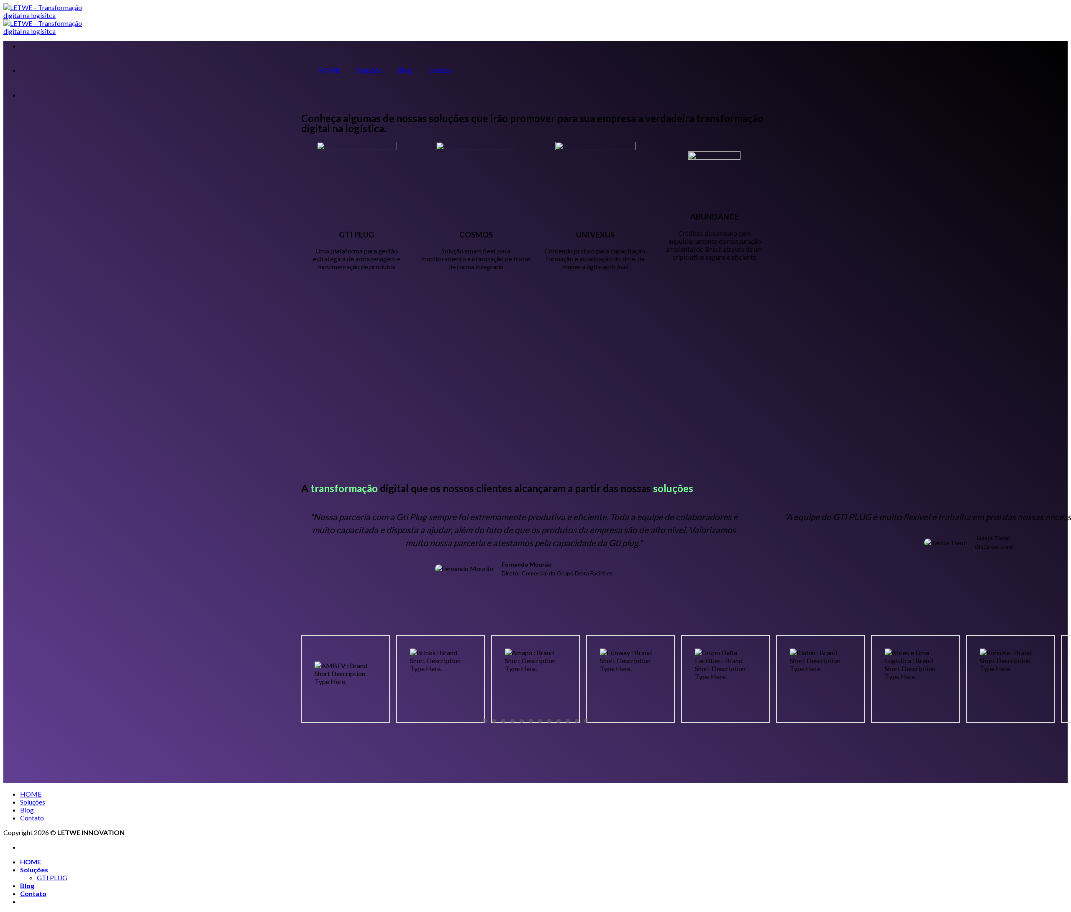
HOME (328, 70)
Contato (440, 70)
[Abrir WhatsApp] (1050, 891)
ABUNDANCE (714, 216)
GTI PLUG (356, 234)
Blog (405, 70)
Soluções (368, 70)
